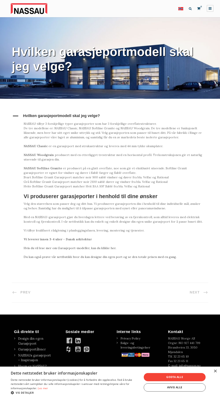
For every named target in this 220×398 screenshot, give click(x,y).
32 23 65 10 (181, 356)
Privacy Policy (130, 338)
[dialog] (110, 382)
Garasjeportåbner (32, 349)
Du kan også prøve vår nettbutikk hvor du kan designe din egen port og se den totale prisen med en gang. (100, 257)
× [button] (215, 371)
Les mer (43, 388)
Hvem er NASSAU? (32, 366)
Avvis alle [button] (174, 387)
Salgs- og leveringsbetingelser (135, 345)
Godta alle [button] (174, 377)
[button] (110, 116)
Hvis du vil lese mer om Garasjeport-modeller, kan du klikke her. (70, 248)
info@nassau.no (190, 365)
